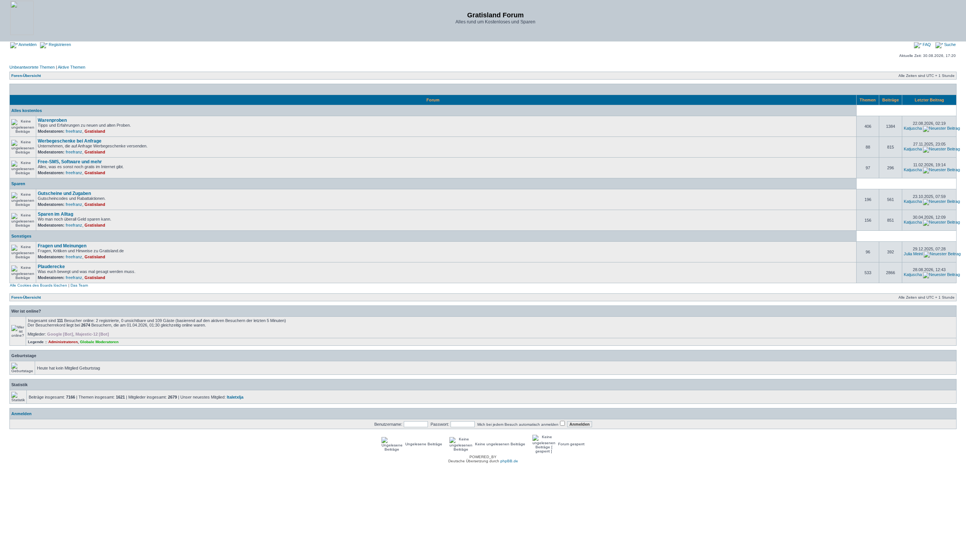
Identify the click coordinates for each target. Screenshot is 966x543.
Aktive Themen (71, 67)
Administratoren (63, 342)
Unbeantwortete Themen (32, 67)
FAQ (926, 44)
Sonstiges (21, 236)
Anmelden (27, 44)
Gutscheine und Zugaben (64, 193)
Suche (949, 44)
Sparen (18, 183)
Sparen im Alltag (55, 214)
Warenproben (52, 120)
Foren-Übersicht (26, 76)
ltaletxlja (235, 397)
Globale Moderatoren (99, 342)
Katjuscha (913, 128)
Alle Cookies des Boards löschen (38, 285)
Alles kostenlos (26, 110)
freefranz (74, 131)
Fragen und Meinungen (62, 245)
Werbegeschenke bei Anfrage (70, 141)
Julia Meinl (913, 254)
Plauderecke (51, 266)
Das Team (79, 285)
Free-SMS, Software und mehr (70, 161)
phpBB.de (509, 461)
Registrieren (59, 44)
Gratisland (95, 131)
